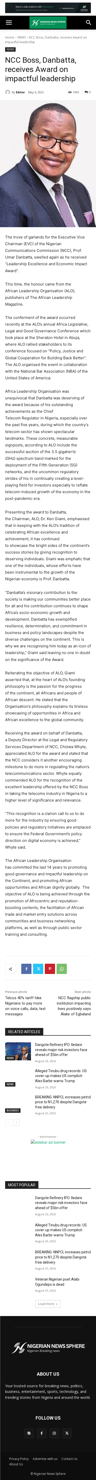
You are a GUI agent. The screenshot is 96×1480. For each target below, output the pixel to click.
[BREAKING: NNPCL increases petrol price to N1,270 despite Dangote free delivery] (18, 1104)
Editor (20, 92)
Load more (46, 1304)
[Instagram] (54, 1433)
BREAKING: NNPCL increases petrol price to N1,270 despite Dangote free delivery (63, 1102)
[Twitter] (38, 969)
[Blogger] (29, 1433)
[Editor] (8, 92)
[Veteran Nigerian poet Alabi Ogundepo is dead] (18, 1286)
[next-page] (16, 1122)
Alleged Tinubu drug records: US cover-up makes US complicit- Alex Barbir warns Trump (61, 1076)
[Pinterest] (50, 969)
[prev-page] (8, 1122)
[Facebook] (26, 969)
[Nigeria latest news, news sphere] (48, 1348)
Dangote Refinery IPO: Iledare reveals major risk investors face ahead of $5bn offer (61, 1050)
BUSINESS (13, 1110)
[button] (9, 23)
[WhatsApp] (62, 969)
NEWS (21, 37)
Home (9, 37)
